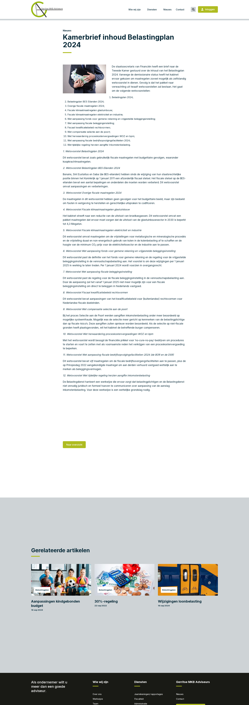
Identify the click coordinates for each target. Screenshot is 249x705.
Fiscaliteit (139, 699)
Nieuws (167, 9)
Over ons (97, 694)
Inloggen (210, 9)
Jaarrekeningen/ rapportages (148, 694)
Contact (180, 9)
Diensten (152, 9)
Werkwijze (98, 699)
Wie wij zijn (134, 9)
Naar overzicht (74, 444)
